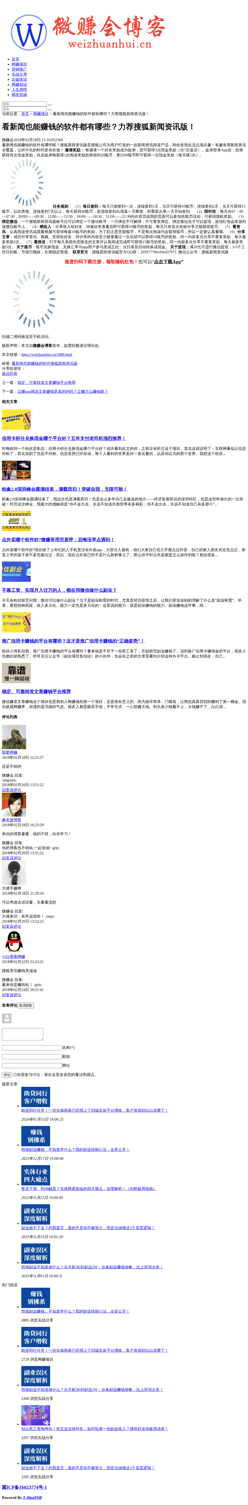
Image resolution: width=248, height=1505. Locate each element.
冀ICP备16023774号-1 (24, 1487)
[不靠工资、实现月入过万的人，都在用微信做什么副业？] (16, 580)
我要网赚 (9, 752)
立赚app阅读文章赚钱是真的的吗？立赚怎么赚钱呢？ (62, 391)
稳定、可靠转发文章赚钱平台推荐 (46, 382)
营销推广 (19, 69)
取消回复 (25, 1005)
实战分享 (19, 74)
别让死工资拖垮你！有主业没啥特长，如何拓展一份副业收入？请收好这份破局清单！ (95, 1429)
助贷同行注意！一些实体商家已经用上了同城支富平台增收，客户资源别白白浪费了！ (95, 1110)
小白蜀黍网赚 (13, 957)
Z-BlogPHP (32, 1498)
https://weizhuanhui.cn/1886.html (46, 354)
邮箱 (66, 1056)
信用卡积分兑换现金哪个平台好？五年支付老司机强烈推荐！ (64, 438)
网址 (66, 1065)
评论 (7, 1075)
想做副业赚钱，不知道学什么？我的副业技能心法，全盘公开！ (75, 1149)
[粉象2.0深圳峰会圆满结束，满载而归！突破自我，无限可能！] (16, 479)
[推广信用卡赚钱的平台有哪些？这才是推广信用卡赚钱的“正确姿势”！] (16, 631)
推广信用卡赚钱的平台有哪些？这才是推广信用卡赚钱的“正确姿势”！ (73, 640)
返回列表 (9, 374)
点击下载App (167, 261)
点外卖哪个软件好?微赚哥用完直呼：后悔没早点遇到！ (58, 539)
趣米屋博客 (11, 820)
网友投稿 (19, 95)
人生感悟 (19, 90)
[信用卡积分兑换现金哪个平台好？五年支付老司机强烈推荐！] (16, 428)
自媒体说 (19, 79)
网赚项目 (19, 64)
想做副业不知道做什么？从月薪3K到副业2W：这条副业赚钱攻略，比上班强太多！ (92, 1267)
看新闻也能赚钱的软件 (31, 363)
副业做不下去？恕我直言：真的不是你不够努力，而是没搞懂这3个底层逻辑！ (88, 1228)
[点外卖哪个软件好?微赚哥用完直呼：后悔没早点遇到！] (16, 530)
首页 (15, 59)
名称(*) (68, 1047)
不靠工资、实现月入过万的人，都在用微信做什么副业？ (59, 590)
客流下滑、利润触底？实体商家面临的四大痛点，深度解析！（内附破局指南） (89, 1189)
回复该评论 (11, 790)
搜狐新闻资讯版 (64, 363)
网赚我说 (19, 84)
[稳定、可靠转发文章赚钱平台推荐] (16, 682)
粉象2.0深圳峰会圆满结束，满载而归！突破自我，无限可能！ (65, 489)
